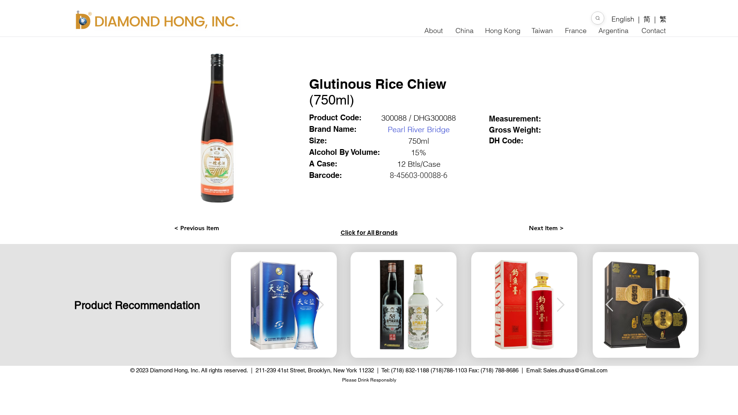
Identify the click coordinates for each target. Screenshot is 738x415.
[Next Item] (681, 304)
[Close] (597, 18)
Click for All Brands (369, 233)
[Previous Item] (609, 304)
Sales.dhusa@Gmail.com (575, 370)
